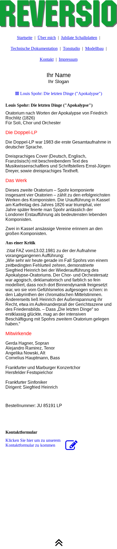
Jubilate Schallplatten (79, 37)
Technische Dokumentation (34, 48)
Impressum (68, 59)
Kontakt (47, 59)
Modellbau (94, 48)
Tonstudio (71, 48)
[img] (58, 13)
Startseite (24, 37)
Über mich (47, 37)
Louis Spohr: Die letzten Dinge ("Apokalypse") (60, 93)
